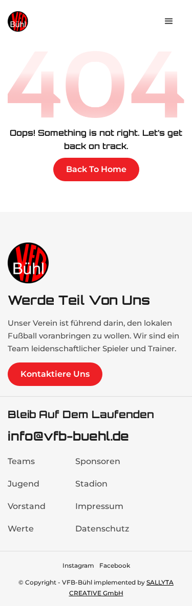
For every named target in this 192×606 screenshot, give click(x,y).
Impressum (99, 506)
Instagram (78, 565)
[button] (169, 21)
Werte (21, 529)
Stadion (91, 484)
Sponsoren (97, 461)
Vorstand (27, 506)
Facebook (114, 565)
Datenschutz (102, 529)
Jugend (23, 484)
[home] (38, 21)
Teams (21, 461)
